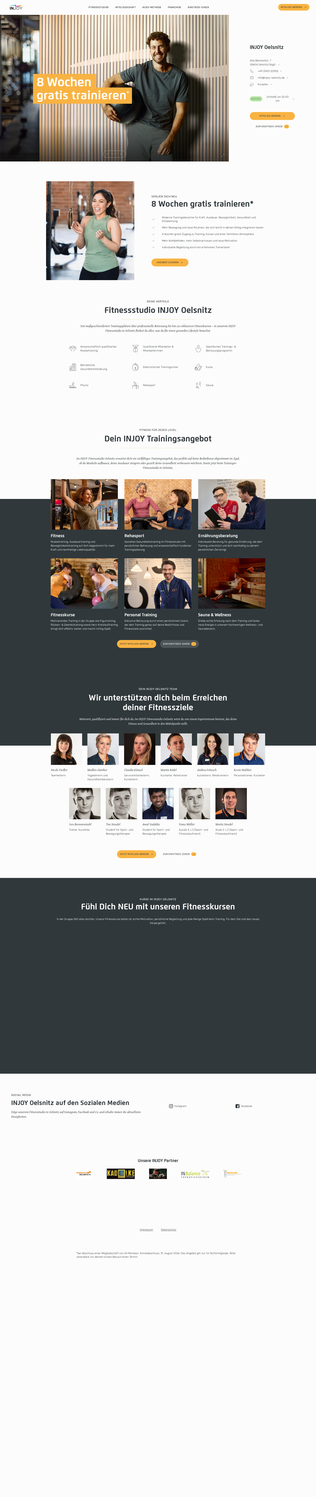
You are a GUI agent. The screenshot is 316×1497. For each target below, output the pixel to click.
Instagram (180, 1106)
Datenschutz (168, 1229)
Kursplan (263, 84)
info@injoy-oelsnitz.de (271, 77)
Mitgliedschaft (125, 7)
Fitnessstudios (99, 7)
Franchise (174, 7)
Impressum (146, 1229)
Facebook (246, 1106)
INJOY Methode (151, 7)
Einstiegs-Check (198, 7)
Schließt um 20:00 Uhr (270, 98)
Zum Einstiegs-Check (269, 126)
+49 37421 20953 (268, 71)
